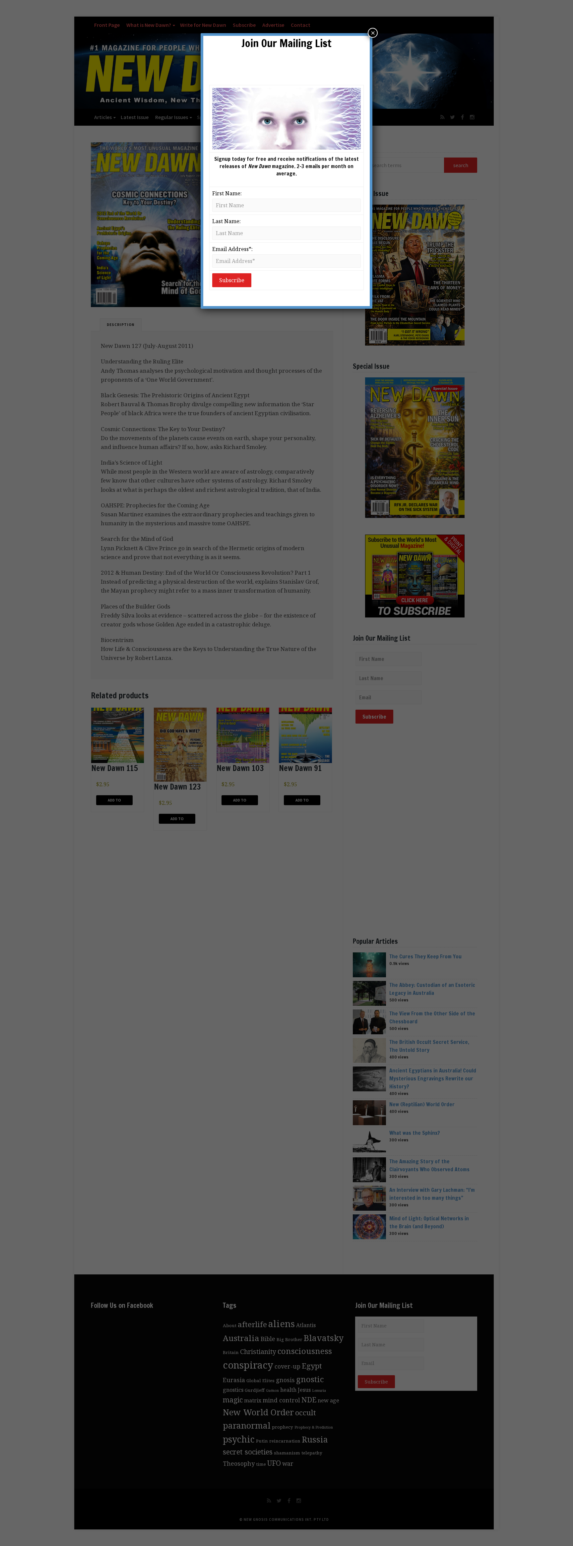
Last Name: (226, 221)
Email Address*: (232, 249)
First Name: (227, 193)
